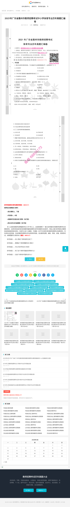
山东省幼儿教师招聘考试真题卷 (11, 427)
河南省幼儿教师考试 (30, 419)
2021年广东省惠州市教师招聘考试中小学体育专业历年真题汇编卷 (44, 266)
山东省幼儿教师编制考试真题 (33, 427)
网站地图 (22, 502)
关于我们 (29, 490)
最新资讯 (34, 6)
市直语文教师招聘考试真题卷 (54, 408)
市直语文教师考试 (51, 411)
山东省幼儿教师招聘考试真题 (54, 425)
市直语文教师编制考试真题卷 (33, 411)
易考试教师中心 (35, 2)
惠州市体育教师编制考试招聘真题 (55, 290)
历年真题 (18, 10)
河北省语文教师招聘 (8, 430)
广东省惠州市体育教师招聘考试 (23, 281)
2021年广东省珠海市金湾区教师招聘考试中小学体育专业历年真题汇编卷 (18, 302)
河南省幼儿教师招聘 (8, 419)
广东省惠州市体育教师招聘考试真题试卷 (23, 284)
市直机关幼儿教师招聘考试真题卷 (12, 416)
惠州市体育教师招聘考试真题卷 (14, 290)
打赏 (41, 259)
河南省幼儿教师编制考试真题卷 (55, 422)
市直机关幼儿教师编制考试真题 (55, 416)
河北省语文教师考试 (52, 433)
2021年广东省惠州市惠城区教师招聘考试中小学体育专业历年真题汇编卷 (51, 302)
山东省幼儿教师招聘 (8, 425)
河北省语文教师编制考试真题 (11, 433)
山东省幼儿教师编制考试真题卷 (55, 427)
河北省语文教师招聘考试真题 (33, 430)
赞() (29, 259)
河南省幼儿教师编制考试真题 (33, 422)
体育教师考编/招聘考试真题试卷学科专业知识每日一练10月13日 (58, 324)
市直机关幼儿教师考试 (31, 413)
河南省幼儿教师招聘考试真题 (54, 419)
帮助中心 (41, 490)
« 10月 (5, 462)
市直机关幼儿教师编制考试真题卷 (34, 416)
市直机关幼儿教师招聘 (9, 413)
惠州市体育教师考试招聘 (45, 293)
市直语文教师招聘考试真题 (32, 408)
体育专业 (24, 10)
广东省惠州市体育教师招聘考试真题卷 (44, 281)
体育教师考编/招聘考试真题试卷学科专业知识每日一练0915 (27, 342)
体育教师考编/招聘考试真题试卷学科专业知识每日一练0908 (43, 342)
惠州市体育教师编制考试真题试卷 (27, 293)
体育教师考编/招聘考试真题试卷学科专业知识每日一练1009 (11, 342)
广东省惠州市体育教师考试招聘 (39, 287)
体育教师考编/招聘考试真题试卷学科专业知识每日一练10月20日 (43, 324)
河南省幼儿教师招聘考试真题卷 (11, 422)
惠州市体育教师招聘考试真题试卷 (34, 290)
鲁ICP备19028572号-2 (30, 502)
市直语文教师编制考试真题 (10, 411)
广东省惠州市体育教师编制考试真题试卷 (17, 287)
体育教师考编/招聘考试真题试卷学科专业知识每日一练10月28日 (27, 324)
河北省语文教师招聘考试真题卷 (55, 430)
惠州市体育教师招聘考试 (56, 287)
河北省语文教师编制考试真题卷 (33, 433)
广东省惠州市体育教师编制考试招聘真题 (47, 284)
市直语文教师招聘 (8, 408)
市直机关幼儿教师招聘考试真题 (55, 413)
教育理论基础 (41, 6)
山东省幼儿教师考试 (30, 425)
